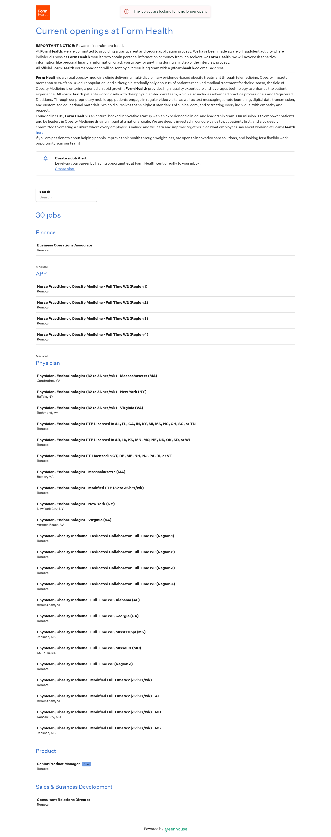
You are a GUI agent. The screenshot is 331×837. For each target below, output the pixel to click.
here (39, 132)
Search (44, 192)
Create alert (65, 169)
